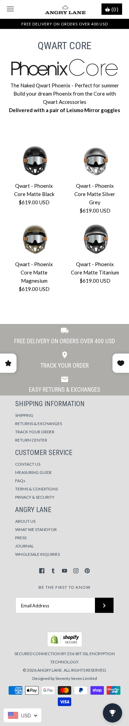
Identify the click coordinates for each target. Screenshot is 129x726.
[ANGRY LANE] (64, 9)
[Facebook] (41, 570)
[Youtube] (64, 570)
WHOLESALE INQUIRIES (37, 554)
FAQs (20, 480)
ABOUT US (25, 521)
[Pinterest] (87, 570)
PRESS (20, 537)
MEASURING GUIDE (33, 472)
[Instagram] (75, 570)
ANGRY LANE (49, 670)
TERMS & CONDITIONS (36, 488)
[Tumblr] (53, 570)
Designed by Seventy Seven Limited (64, 678)
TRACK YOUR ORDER (34, 431)
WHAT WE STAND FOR (36, 529)
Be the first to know (64, 587)
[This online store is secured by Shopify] (64, 645)
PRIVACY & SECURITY (34, 497)
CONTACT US (27, 464)
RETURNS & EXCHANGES (38, 423)
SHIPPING (24, 415)
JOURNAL (24, 546)
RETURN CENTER (31, 440)
